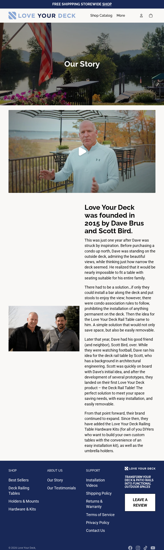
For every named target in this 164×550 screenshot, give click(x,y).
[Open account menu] (141, 15)
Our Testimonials (61, 488)
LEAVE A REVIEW (140, 502)
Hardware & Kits (22, 509)
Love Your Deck (26, 547)
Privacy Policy (97, 522)
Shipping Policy (99, 493)
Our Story (55, 480)
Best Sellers (19, 480)
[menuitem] (120, 15)
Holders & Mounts (24, 501)
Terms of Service (100, 514)
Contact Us (95, 530)
